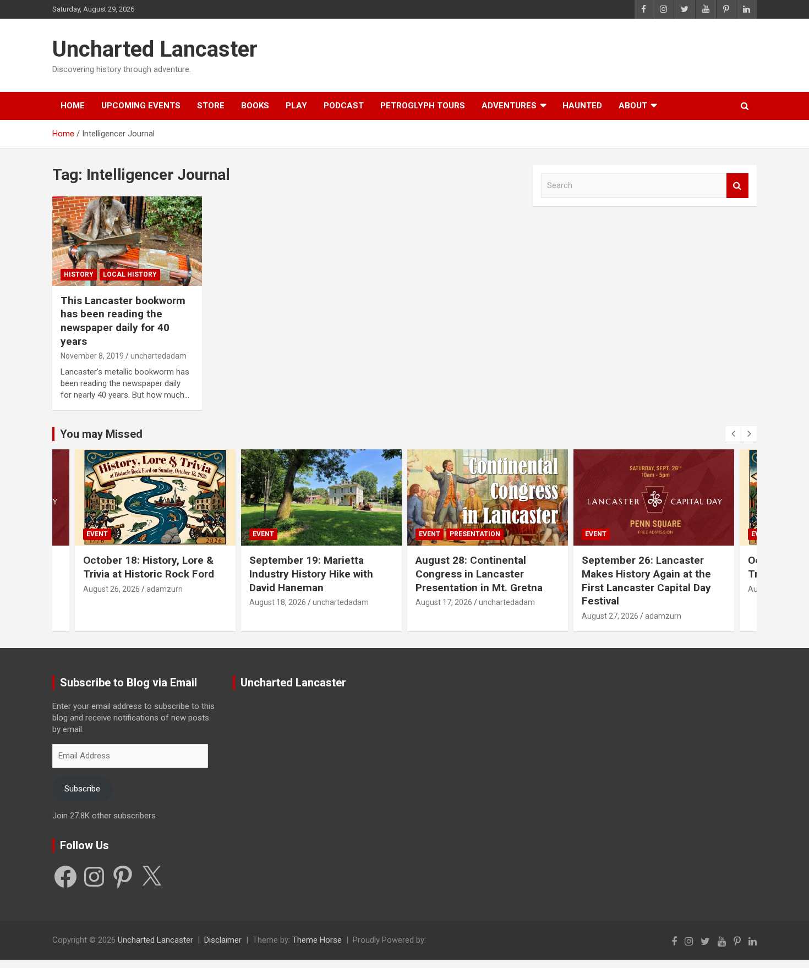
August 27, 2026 (444, 616)
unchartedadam (158, 355)
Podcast (344, 106)
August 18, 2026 (111, 602)
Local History (130, 274)
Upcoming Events (141, 106)
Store (211, 106)
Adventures (509, 106)
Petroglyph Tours (422, 106)
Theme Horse (317, 940)
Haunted (582, 106)
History (79, 274)
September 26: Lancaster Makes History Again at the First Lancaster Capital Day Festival (480, 580)
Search (737, 185)
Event (97, 534)
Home (73, 106)
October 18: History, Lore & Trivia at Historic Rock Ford (647, 567)
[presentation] (733, 434)
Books (255, 106)
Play (296, 106)
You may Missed (101, 434)
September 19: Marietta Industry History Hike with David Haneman (145, 573)
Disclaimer (223, 940)
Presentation (308, 534)
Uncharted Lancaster (155, 49)
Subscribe (82, 789)
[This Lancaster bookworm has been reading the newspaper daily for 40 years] (127, 241)
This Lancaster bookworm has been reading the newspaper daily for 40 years (123, 321)
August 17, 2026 (277, 602)
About (633, 106)
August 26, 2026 (610, 589)
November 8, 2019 (92, 355)
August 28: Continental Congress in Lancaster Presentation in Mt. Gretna (312, 573)
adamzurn (497, 616)
